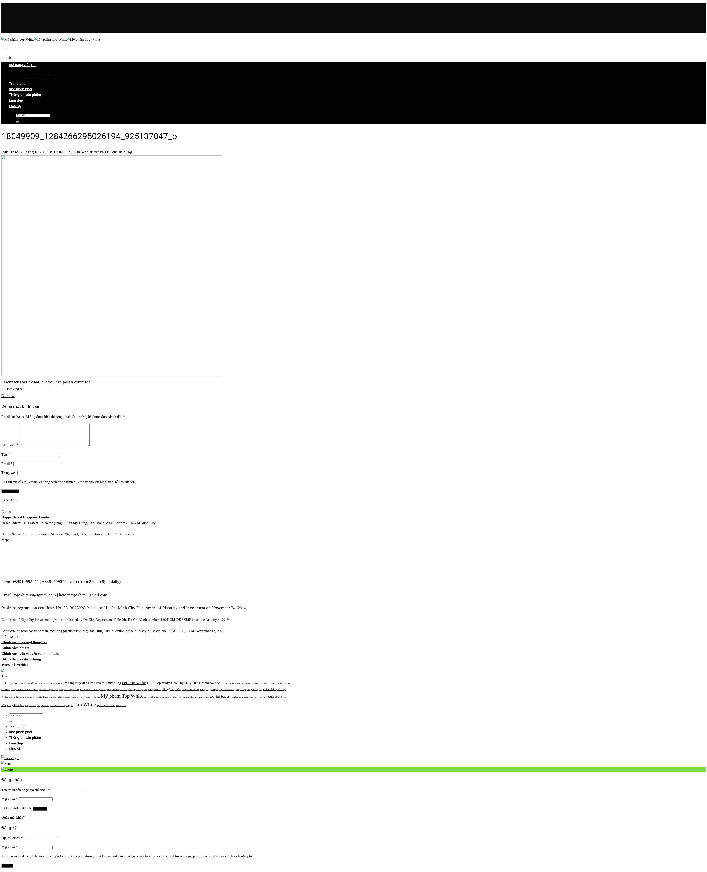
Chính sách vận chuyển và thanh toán (30, 653)
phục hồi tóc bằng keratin (183, 697)
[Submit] (17, 122)
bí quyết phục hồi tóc (28, 683)
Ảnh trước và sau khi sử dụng (106, 152)
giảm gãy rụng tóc (242, 690)
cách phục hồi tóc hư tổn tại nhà (24, 690)
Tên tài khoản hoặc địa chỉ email (25, 790)
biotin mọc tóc (9, 683)
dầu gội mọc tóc (171, 689)
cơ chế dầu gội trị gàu (48, 690)
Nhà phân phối (20, 89)
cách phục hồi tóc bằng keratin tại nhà (261, 683)
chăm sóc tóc (210, 683)
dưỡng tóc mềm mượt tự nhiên (93, 690)
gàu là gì (254, 690)
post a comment (76, 382)
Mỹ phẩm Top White (122, 696)
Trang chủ (17, 83)
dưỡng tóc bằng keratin (69, 690)
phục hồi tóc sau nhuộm (237, 697)
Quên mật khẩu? (13, 817)
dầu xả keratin (227, 690)
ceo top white (134, 682)
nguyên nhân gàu (151, 697)
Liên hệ (15, 106)
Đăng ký (7, 865)
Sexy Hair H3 (43, 706)
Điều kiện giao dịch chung (21, 659)
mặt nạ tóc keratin (92, 697)
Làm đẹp (16, 100)
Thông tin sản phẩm (25, 95)
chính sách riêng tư (238, 856)
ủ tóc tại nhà (121, 706)
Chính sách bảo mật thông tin (24, 642)
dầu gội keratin (154, 690)
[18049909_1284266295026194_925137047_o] (111, 374)
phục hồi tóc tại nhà (257, 697)
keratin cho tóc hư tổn (52, 697)
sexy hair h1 (15, 705)
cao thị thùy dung (76, 683)
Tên (5, 454)
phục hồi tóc (165, 697)
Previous (11, 388)
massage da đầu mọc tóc (73, 697)
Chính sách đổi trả (15, 648)
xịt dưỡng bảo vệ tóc (106, 706)
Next (8, 395)
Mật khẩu (9, 799)
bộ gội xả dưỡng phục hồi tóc (51, 683)
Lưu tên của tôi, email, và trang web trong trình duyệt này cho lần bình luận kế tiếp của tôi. (70, 482)
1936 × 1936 (64, 152)
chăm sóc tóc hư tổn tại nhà (232, 683)
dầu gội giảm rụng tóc (137, 690)
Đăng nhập (40, 808)
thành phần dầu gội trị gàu (61, 706)
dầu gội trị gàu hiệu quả (210, 690)
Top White (84, 704)
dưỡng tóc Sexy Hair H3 (117, 690)
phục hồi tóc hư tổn (210, 696)
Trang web (9, 473)
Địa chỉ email (12, 838)
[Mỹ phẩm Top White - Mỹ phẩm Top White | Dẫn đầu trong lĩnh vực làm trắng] (50, 39)
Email (7, 464)
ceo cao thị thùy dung (105, 683)
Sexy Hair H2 (30, 706)
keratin (39, 697)
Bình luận (9, 445)
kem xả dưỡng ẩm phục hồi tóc (22, 697)
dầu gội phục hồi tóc (190, 690)
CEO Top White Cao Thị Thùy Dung (174, 683)
